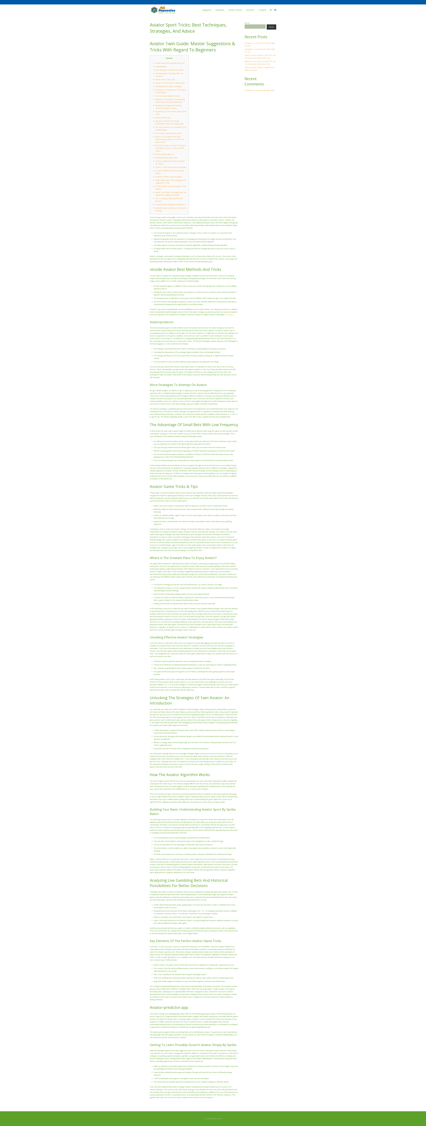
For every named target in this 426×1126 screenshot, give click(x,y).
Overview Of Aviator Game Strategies (168, 177)
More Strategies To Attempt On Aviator (169, 70)
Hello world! (270, 90)
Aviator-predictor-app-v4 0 (164, 154)
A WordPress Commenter (254, 90)
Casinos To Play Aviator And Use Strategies (170, 167)
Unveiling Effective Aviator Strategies (168, 86)
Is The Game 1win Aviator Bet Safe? (168, 133)
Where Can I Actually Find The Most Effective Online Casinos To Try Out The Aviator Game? (169, 139)
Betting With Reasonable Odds (166, 158)
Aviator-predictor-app (163, 118)
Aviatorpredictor (161, 67)
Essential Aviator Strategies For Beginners (170, 204)
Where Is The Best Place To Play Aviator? (170, 83)
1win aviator (229, 315)
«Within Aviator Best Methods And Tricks (170, 63)
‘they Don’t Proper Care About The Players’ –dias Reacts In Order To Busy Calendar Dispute (170, 148)
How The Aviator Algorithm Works (167, 96)
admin (168, 37)
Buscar (247, 23)
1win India (177, 37)
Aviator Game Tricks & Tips (165, 79)
